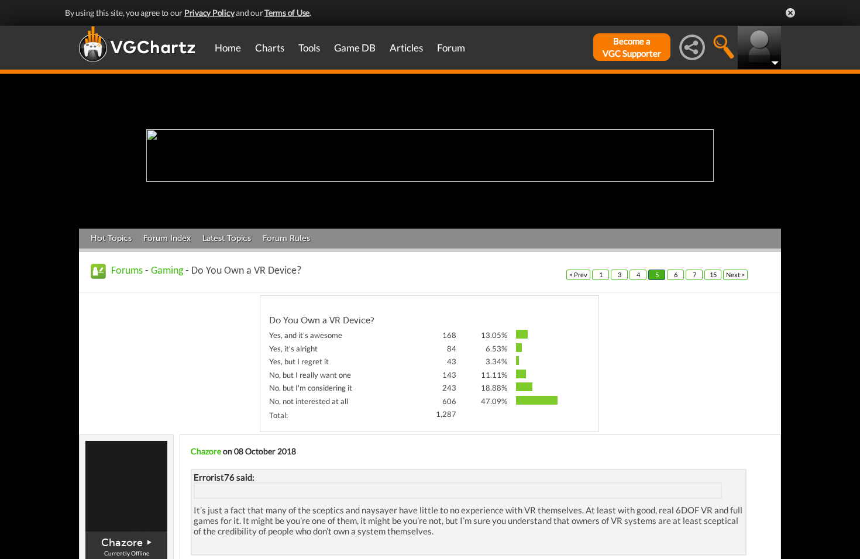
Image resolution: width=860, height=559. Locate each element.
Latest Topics (226, 238)
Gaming (167, 271)
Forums (127, 271)
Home (228, 48)
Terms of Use (286, 13)
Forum (451, 48)
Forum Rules (286, 238)
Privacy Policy (209, 13)
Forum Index (167, 238)
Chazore (122, 542)
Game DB (355, 48)
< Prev (578, 274)
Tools (309, 48)
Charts (269, 48)
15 (713, 274)
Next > (735, 274)
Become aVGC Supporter (632, 47)
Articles (406, 48)
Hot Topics (111, 238)
